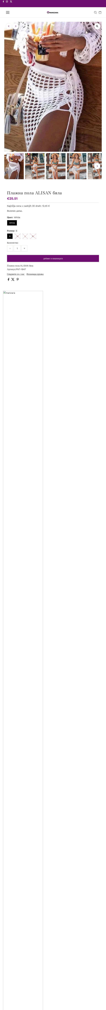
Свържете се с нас (15, 274)
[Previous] (9, 26)
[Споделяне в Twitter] (13, 280)
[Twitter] (11, 4)
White (12, 223)
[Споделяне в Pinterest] (18, 280)
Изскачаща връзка (34, 274)
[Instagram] (7, 4)
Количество (12, 242)
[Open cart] (100, 12)
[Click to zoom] (97, 26)
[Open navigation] (16, 12)
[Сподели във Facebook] (9, 280)
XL (33, 236)
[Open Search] (95, 12)
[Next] (15, 26)
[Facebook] (3, 4)
